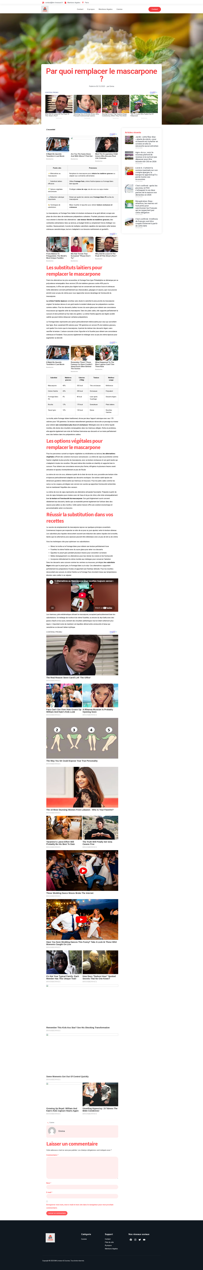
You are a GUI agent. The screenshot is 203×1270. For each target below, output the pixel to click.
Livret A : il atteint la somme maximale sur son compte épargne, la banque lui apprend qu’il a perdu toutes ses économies (146, 173)
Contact (80, 9)
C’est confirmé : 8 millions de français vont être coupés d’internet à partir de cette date (146, 222)
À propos (91, 9)
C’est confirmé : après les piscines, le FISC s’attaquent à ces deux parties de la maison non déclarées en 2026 (146, 190)
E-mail (49, 1192)
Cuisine (119, 9)
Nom (48, 1183)
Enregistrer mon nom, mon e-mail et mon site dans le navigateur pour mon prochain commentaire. (79, 1206)
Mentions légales (105, 9)
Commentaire (52, 1155)
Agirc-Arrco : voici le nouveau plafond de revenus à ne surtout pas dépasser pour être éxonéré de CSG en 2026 (146, 157)
